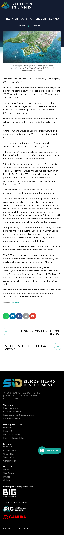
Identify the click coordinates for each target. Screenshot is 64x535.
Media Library (10, 467)
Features (7, 444)
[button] (6, 316)
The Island (8, 405)
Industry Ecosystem (13, 424)
